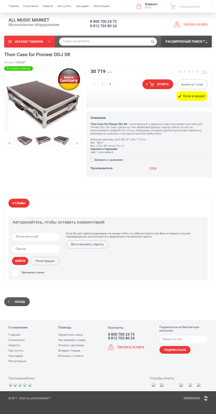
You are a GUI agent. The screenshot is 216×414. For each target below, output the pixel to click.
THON (153, 168)
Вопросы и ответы (71, 355)
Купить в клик (192, 84)
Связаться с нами (70, 334)
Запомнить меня (32, 272)
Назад (20, 301)
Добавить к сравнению (108, 159)
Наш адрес (82, 6)
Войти (20, 261)
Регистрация (101, 6)
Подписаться (175, 350)
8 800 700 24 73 (103, 21)
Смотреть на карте (196, 24)
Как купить (64, 6)
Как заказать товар (71, 340)
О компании (30, 6)
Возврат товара (69, 350)
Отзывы (18, 203)
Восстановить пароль (87, 244)
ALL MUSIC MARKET (28, 20)
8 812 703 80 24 (103, 26)
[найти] (152, 42)
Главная (13, 6)
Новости (48, 6)
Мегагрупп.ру (192, 397)
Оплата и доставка (71, 345)
